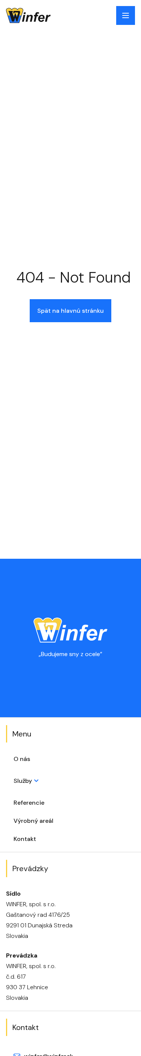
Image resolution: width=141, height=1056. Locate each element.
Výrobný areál (33, 821)
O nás (22, 759)
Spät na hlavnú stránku (70, 311)
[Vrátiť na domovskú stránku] (28, 15)
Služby (23, 781)
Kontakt (25, 839)
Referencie (29, 803)
